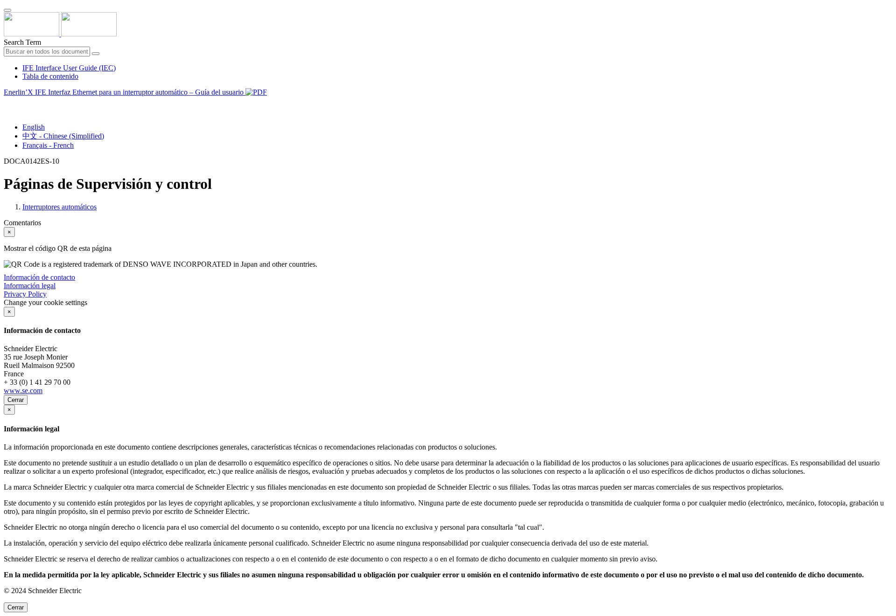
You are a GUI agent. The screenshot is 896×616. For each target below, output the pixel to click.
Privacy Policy (25, 294)
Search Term (22, 42)
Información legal (30, 286)
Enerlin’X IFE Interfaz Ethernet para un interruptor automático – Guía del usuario (124, 92)
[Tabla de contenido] (7, 103)
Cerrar (15, 399)
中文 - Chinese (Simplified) (63, 136)
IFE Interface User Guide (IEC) (69, 68)
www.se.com (23, 391)
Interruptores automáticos (59, 207)
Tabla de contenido (50, 76)
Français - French (48, 145)
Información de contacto (39, 277)
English (33, 127)
